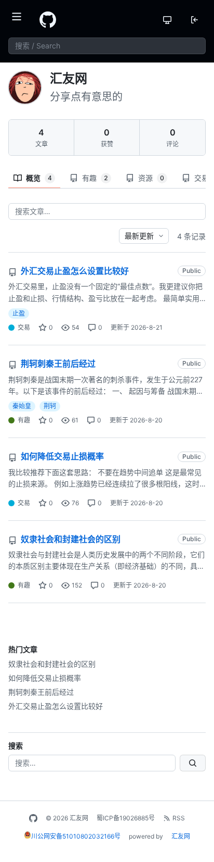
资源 (151, 177)
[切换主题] (167, 19)
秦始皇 (21, 406)
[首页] (47, 19)
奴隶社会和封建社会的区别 (52, 663)
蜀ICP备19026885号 (126, 818)
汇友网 (180, 836)
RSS (178, 818)
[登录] (194, 19)
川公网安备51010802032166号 (76, 836)
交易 (24, 327)
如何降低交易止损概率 (44, 677)
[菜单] (19, 19)
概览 (39, 177)
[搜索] (193, 763)
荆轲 (50, 406)
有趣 (95, 177)
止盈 (18, 313)
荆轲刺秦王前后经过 (41, 692)
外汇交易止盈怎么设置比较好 (55, 706)
